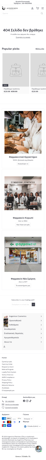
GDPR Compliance (8, 377)
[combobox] (23, 13)
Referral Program (8, 369)
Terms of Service (7, 375)
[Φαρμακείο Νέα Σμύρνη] (23, 254)
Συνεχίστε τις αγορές (23, 37)
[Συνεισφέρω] (33, 304)
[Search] (42, 13)
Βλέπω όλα (40, 49)
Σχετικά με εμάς (7, 362)
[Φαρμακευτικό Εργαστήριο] (23, 132)
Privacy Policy (6, 380)
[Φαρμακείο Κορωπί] (23, 193)
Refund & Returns (8, 385)
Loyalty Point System (9, 372)
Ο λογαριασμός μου (8, 390)
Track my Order (7, 364)
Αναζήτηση (5, 388)
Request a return (8, 367)
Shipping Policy (7, 383)
